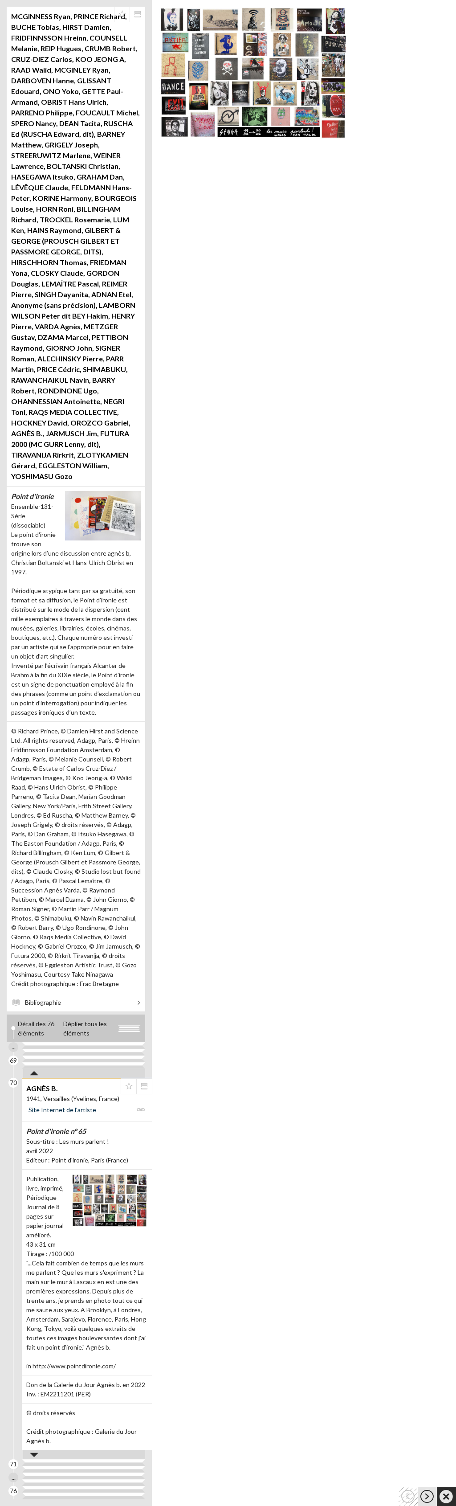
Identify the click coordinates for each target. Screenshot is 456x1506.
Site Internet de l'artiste (62, 1109)
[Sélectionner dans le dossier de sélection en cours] (122, 14)
